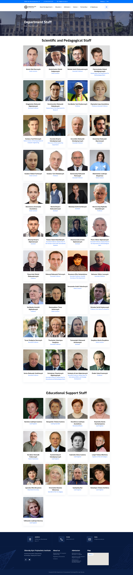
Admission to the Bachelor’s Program (77, 554)
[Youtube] (29, 559)
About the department (46, 7)
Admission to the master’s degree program (78, 557)
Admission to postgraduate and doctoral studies (76, 561)
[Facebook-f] (25, 559)
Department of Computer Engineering (59, 554)
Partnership (83, 7)
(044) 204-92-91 (49, 1)
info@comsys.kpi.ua (63, 1)
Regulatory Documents (59, 556)
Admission (67, 7)
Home (25, 26)
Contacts (55, 558)
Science (75, 7)
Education (58, 7)
